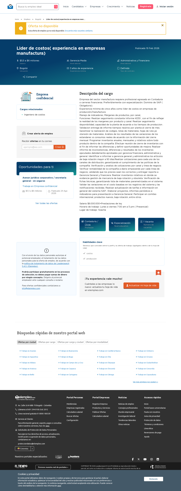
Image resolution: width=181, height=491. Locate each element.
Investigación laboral (126, 416)
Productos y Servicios (101, 408)
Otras (88, 224)
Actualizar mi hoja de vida (142, 285)
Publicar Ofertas (99, 412)
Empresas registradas (75, 408)
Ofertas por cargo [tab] (46, 342)
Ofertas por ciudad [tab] (27, 342)
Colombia (24, 449)
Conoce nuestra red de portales (52, 467)
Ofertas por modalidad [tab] (97, 342)
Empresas (95, 6)
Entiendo (153, 479)
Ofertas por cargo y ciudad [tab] (70, 342)
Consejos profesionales (128, 408)
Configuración (72, 420)
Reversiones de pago (152, 433)
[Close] (162, 24)
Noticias (130, 6)
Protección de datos (152, 420)
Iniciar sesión (166, 6)
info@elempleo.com (31, 288)
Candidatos (78, 6)
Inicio (66, 6)
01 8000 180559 (43, 414)
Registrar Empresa (99, 404)
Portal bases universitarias (155, 408)
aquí (59, 486)
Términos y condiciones (154, 424)
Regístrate (145, 6)
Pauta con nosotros (152, 412)
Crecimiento (113, 6)
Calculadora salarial (75, 412)
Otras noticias (124, 424)
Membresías (72, 404)
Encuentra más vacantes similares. (79, 31)
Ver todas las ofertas (46, 203)
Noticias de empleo (126, 404)
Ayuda (146, 437)
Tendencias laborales (127, 420)
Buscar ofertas (73, 416)
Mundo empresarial (126, 412)
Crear (58, 147)
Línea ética (148, 428)
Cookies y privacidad (28, 474)
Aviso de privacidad (152, 416)
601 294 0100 (33, 409)
